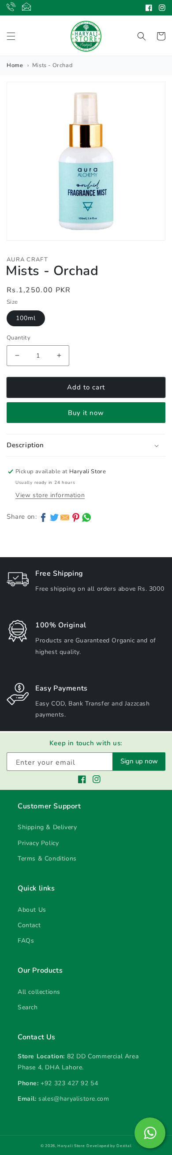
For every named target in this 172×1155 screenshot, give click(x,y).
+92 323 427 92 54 (69, 1083)
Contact (29, 925)
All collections (39, 992)
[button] (11, 36)
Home (15, 65)
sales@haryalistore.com (73, 1099)
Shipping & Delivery (47, 827)
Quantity (18, 338)
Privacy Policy (38, 843)
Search (28, 1007)
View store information (50, 495)
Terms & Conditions (47, 858)
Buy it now (86, 412)
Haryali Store (71, 1145)
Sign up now (139, 761)
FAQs (26, 940)
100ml (26, 318)
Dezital (123, 1145)
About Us (32, 910)
